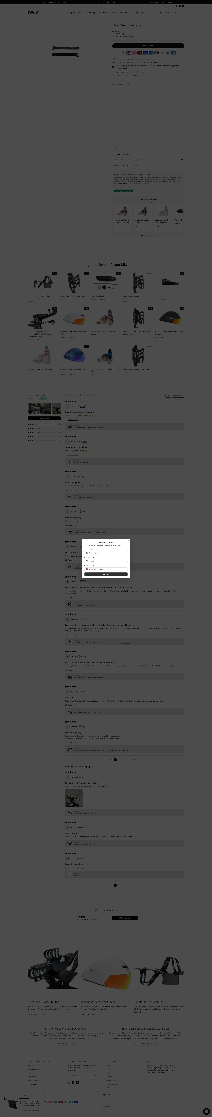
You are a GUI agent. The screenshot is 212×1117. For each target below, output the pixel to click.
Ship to (88, 549)
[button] (106, 553)
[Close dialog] (128, 540)
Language (89, 557)
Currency (89, 566)
